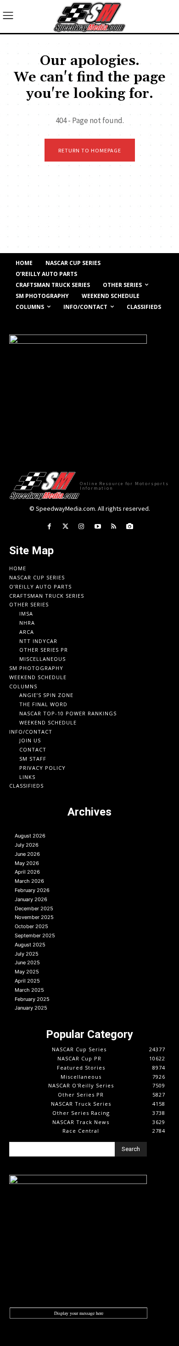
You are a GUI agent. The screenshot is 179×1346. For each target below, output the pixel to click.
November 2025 (34, 917)
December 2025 (34, 908)
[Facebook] (49, 526)
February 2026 (32, 890)
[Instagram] (81, 526)
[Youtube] (97, 526)
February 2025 (32, 999)
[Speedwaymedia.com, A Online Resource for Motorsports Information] (89, 16)
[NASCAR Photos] (129, 526)
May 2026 (27, 863)
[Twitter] (65, 526)
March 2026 (29, 881)
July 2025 (27, 954)
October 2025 (31, 926)
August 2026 (30, 835)
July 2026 (27, 845)
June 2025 (27, 962)
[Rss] (113, 526)
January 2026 (31, 899)
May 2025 (27, 971)
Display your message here (78, 1313)
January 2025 (31, 1008)
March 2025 (29, 990)
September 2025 (35, 935)
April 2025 (27, 981)
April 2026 (27, 872)
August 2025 (30, 944)
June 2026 (27, 854)
